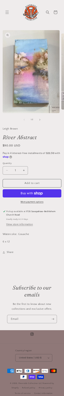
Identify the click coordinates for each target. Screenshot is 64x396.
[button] (7, 12)
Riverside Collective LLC (30, 383)
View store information (19, 224)
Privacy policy (45, 388)
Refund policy (28, 388)
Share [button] (10, 252)
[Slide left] (24, 120)
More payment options (32, 202)
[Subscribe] (53, 319)
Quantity (7, 163)
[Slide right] (40, 120)
